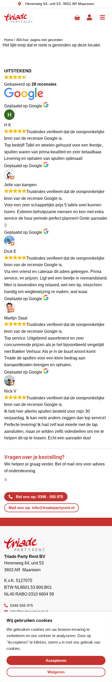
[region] (56, 646)
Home (8, 40)
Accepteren (56, 660)
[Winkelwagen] (77, 18)
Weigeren (56, 672)
